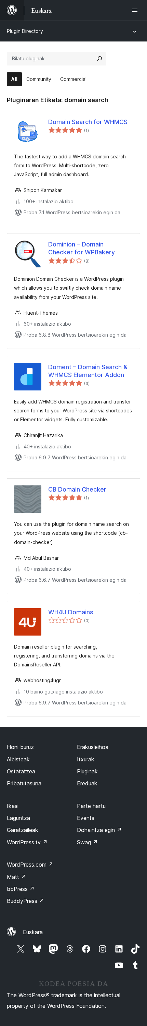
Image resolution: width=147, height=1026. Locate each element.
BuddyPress (25, 900)
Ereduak (87, 783)
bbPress (21, 888)
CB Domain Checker (77, 489)
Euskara (33, 932)
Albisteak (18, 759)
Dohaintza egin (99, 829)
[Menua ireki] (136, 10)
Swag (87, 842)
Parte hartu (91, 805)
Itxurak (85, 759)
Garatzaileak (22, 829)
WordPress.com (30, 864)
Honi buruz (20, 747)
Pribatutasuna (24, 783)
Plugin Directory (25, 31)
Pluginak (87, 771)
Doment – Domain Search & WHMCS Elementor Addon (88, 370)
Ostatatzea (21, 771)
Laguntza (18, 817)
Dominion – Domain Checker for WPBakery (81, 248)
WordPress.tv (27, 842)
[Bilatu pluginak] (99, 58)
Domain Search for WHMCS (88, 121)
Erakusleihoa (92, 747)
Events (85, 817)
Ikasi (12, 805)
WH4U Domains (70, 612)
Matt (16, 876)
